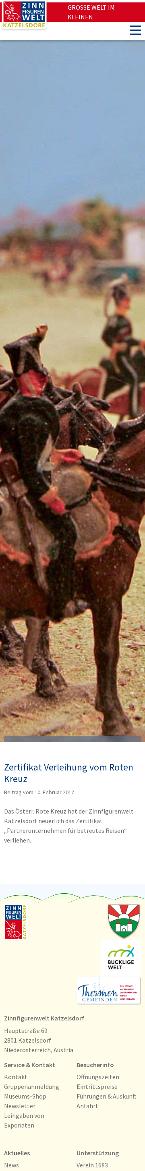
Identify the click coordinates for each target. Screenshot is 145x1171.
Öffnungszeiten (98, 1077)
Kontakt (15, 1077)
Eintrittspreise (97, 1086)
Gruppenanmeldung (31, 1086)
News (11, 1165)
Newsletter (19, 1106)
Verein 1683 (92, 1165)
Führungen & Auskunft (107, 1096)
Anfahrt (87, 1106)
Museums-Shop (25, 1096)
